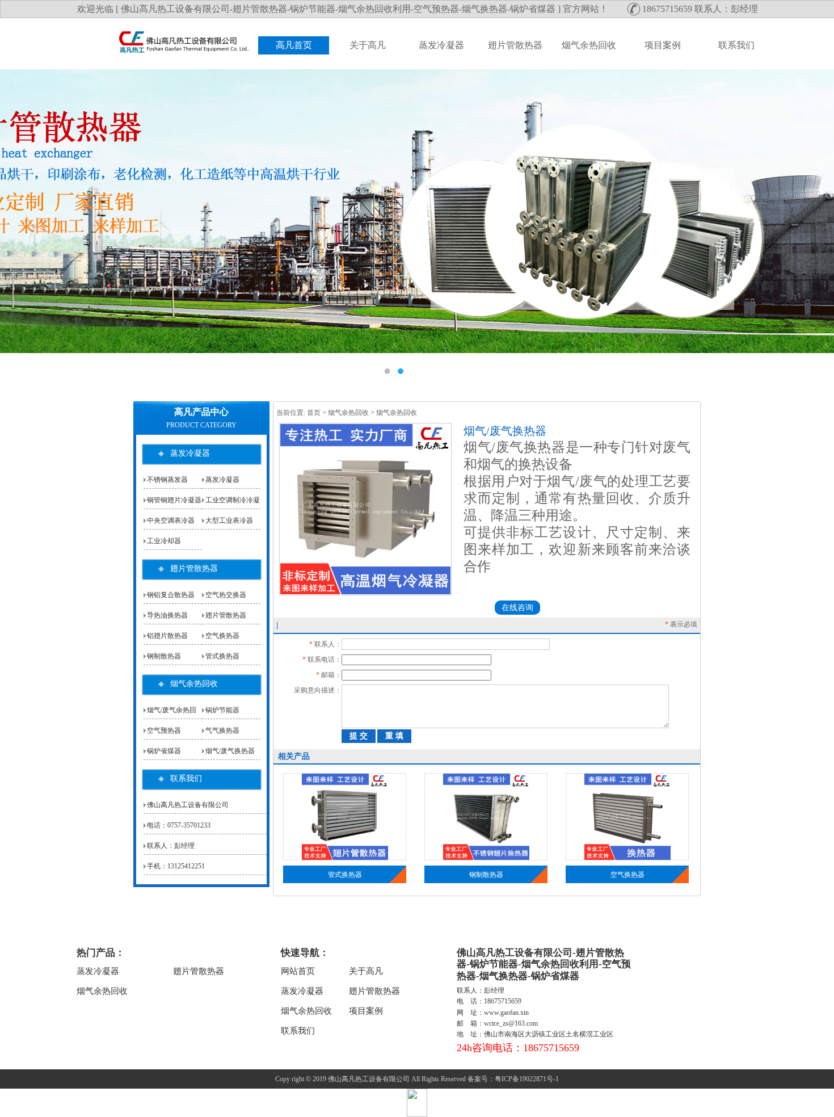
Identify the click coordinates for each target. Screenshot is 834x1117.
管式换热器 (345, 875)
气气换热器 (222, 730)
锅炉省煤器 (164, 751)
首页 (314, 413)
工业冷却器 (164, 541)
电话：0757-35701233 (178, 825)
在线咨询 (517, 607)
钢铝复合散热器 (171, 595)
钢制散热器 (486, 875)
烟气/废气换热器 (230, 751)
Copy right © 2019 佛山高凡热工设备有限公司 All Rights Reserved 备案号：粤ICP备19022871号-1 (417, 1079)
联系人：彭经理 (171, 846)
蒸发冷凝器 (441, 45)
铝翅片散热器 (167, 636)
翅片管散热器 (515, 45)
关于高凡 (367, 45)
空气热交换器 (225, 595)
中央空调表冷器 (171, 520)
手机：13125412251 (176, 866)
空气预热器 (164, 730)
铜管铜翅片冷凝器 (174, 500)
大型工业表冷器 (229, 520)
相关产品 (294, 756)
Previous (20, 225)
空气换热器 (627, 875)
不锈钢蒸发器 (167, 480)
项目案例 (663, 45)
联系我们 (736, 45)
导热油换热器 (167, 615)
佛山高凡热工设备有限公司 (188, 805)
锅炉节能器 (222, 710)
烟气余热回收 (589, 45)
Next (814, 225)
